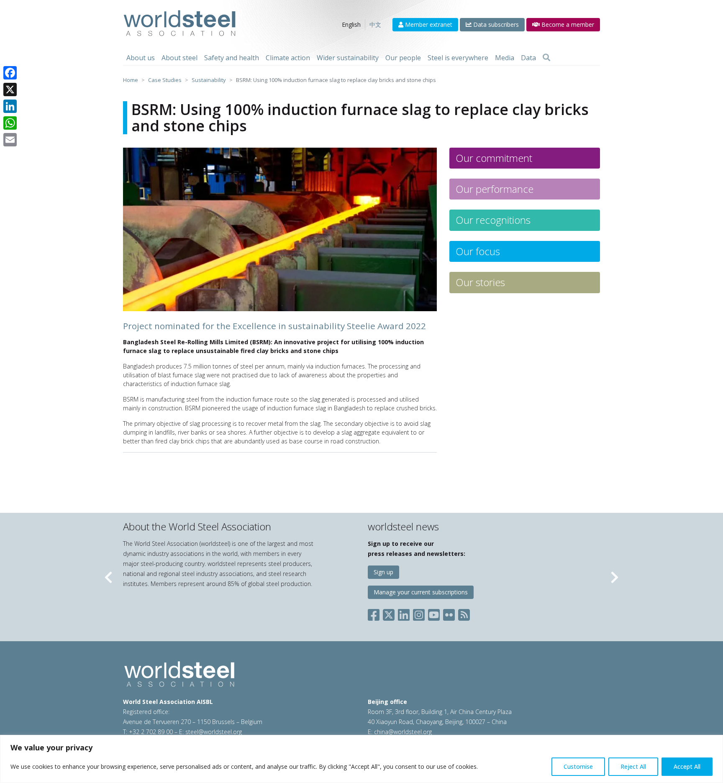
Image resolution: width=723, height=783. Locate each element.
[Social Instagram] (419, 613)
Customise (578, 766)
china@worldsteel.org (403, 732)
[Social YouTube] (434, 613)
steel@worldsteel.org (213, 732)
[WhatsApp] (10, 123)
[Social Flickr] (449, 613)
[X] (10, 89)
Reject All (633, 766)
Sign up (383, 572)
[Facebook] (10, 72)
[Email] (10, 139)
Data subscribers (495, 24)
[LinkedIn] (10, 106)
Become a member (567, 24)
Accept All (687, 766)
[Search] (546, 57)
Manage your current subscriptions (421, 592)
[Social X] (389, 613)
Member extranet (427, 24)
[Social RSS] (464, 613)
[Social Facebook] (375, 613)
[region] (361, 759)
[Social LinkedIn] (404, 613)
